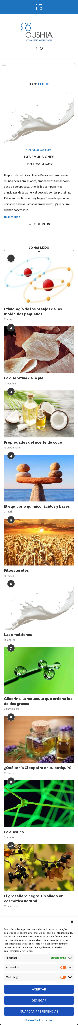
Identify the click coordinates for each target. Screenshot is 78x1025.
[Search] (74, 64)
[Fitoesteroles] (39, 542)
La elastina (14, 832)
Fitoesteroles (16, 570)
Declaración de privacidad (39, 1020)
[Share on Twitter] (39, 224)
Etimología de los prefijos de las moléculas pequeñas (33, 311)
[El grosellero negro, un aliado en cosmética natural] (39, 867)
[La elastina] (39, 803)
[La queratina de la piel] (39, 349)
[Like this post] (30, 224)
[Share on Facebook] (35, 224)
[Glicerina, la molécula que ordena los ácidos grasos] (39, 670)
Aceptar (39, 989)
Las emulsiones (39, 157)
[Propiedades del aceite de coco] (39, 413)
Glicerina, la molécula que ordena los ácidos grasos (38, 701)
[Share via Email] (48, 224)
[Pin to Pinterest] (43, 224)
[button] (72, 922)
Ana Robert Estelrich (41, 163)
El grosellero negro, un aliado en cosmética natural (33, 898)
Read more (11, 217)
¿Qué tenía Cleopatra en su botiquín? (38, 768)
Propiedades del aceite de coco (33, 442)
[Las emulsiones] (39, 606)
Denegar (39, 1000)
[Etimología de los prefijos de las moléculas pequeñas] (39, 280)
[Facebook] (36, 8)
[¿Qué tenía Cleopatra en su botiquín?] (39, 739)
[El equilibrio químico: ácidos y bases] (39, 478)
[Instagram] (41, 8)
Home (39, 4)
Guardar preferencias (39, 1011)
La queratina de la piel (24, 378)
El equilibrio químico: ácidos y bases (37, 506)
